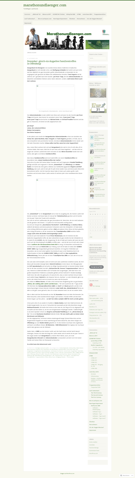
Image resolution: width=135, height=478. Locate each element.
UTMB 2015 (94, 360)
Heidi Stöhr (80, 351)
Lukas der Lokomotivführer (65, 352)
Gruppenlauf (74, 351)
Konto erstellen (93, 442)
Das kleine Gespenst (35, 349)
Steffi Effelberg (38, 355)
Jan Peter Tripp (40, 352)
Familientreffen (62, 349)
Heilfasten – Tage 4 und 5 (99, 416)
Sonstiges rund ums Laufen (42, 348)
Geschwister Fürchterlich (57, 351)
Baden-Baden (80, 348)
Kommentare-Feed (94, 450)
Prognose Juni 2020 (99, 189)
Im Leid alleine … (100, 151)
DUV (42, 349)
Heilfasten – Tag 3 (97, 414)
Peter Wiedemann (54, 354)
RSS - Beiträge (96, 286)
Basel (28, 349)
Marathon (91, 307)
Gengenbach (30, 351)
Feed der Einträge (94, 448)
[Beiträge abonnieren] (91, 286)
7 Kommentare (70, 357)
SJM (33, 355)
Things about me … (94, 315)
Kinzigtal (52, 352)
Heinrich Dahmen (31, 352)
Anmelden (92, 445)
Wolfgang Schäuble (60, 357)
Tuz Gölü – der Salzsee (98, 347)
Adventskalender (64, 348)
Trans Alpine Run (75, 355)
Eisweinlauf (46, 349)
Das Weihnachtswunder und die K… (99, 138)
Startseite (27, 14)
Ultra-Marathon (93, 318)
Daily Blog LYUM (97, 343)
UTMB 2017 (94, 358)
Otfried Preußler (40, 354)
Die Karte (93, 374)
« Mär (90, 237)
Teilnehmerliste (59, 355)
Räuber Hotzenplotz (73, 354)
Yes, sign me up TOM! (96, 267)
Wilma (46, 357)
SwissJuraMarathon (47, 355)
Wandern (91, 321)
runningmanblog (98, 194)
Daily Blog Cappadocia (99, 349)
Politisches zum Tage (94, 309)
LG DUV (56, 352)
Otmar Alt (47, 354)
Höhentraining (94, 376)
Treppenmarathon (40, 357)
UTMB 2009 (94, 368)
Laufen (91, 304)
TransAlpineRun (31, 357)
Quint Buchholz (63, 354)
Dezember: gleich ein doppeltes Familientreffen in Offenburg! (51, 62)
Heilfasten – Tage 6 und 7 (99, 418)
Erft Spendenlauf (54, 349)
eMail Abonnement (95, 245)
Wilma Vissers (52, 357)
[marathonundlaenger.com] (67, 38)
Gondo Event (67, 351)
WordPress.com (93, 453)
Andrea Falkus (72, 348)
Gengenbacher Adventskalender (42, 351)
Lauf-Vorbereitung (95, 300)
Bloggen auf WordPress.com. (67, 473)
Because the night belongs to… (99, 144)
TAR (53, 355)
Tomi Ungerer (66, 355)
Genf (76, 349)
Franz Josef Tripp (71, 349)
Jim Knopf (46, 352)
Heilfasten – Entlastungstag (96, 408)
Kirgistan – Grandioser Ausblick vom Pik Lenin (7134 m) (97, 380)
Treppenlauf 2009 (95, 387)
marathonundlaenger (100, 149)
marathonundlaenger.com (44, 5)
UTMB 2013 (94, 362)
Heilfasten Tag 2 (97, 412)
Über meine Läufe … (94, 298)
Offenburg (32, 354)
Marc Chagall (76, 352)
